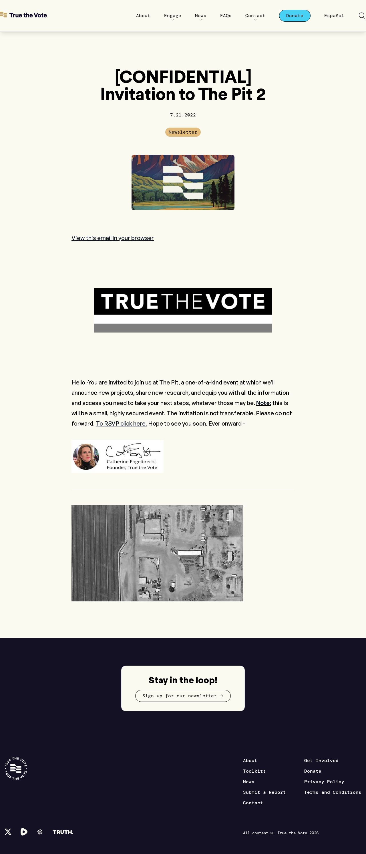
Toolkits (254, 771)
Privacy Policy (324, 782)
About (250, 761)
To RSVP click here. (121, 423)
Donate (312, 771)
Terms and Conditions (332, 792)
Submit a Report (264, 792)
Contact (253, 803)
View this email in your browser (112, 237)
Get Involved (321, 761)
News (248, 782)
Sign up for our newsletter (179, 696)
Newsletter (183, 132)
